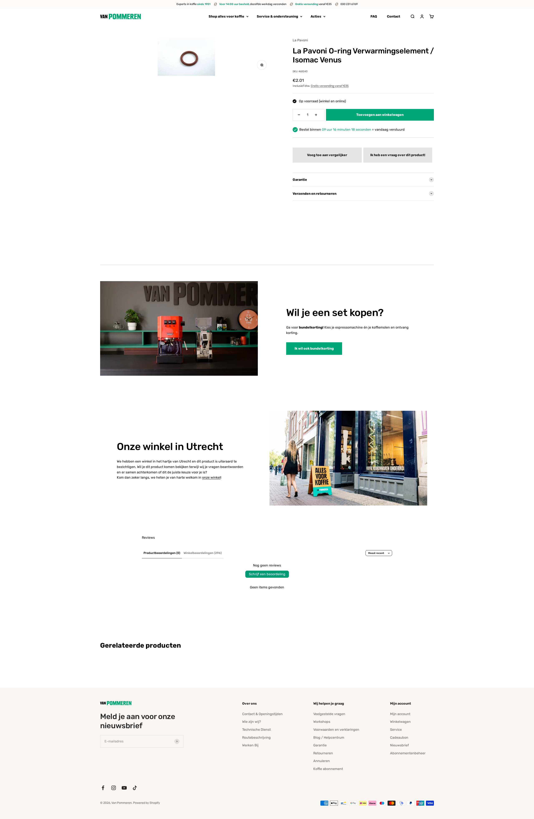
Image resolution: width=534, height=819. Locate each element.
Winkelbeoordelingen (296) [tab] (203, 553)
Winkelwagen (400, 722)
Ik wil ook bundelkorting (314, 348)
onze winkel (211, 477)
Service (396, 730)
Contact (393, 16)
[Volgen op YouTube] (124, 788)
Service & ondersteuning (277, 16)
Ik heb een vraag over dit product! (397, 155)
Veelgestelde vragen (329, 714)
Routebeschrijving (256, 737)
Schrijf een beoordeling (267, 574)
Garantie (320, 745)
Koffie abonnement (328, 769)
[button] (327, 155)
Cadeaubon (399, 737)
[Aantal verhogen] (316, 114)
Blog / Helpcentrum (328, 737)
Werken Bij (250, 745)
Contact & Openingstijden (262, 714)
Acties (316, 16)
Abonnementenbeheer (408, 753)
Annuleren (321, 761)
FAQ (373, 16)
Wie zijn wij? (251, 722)
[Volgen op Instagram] (113, 788)
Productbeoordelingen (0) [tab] (162, 553)
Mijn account (400, 714)
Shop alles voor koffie (226, 16)
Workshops (321, 722)
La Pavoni (300, 40)
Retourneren (323, 753)
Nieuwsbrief (399, 745)
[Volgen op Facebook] (103, 788)
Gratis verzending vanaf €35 (330, 86)
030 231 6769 (349, 4)
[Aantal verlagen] (299, 114)
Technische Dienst (256, 730)
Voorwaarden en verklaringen (336, 730)
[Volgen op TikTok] (135, 788)
